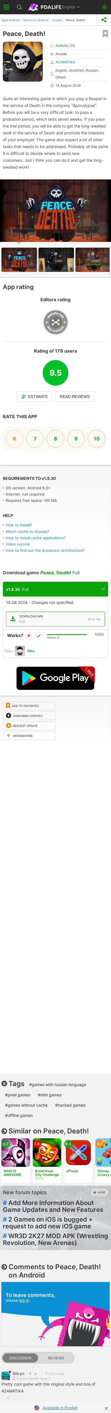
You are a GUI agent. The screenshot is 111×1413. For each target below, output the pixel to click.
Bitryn (18, 1373)
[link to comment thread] (30, 1373)
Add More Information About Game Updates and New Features (53, 1206)
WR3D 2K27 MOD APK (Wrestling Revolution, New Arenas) (55, 1239)
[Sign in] (105, 7)
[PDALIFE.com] (45, 7)
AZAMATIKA (65, 62)
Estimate (38, 396)
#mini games (49, 1094)
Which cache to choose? (27, 531)
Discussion (20, 1358)
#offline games (19, 1115)
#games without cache (26, 1105)
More (101, 1192)
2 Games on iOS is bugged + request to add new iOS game (48, 1223)
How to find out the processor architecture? (45, 550)
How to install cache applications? (36, 537)
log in (24, 1300)
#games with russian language (57, 1084)
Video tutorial (18, 544)
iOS (72, 45)
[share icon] (104, 19)
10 (97, 439)
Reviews (56, 1358)
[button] (56, 259)
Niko (30, 651)
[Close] (106, 1408)
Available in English (60, 1407)
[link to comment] (35, 1373)
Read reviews (75, 396)
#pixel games (17, 1094)
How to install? (19, 525)
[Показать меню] (6, 7)
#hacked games (70, 1105)
